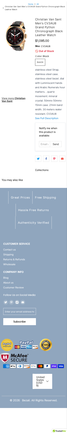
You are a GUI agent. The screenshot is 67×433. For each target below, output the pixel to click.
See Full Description (46, 118)
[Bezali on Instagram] (17, 302)
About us (8, 282)
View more (13, 100)
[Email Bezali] (22, 302)
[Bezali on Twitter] (5, 302)
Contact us (9, 249)
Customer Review (13, 287)
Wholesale (9, 264)
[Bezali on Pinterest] (11, 302)
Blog (5, 277)
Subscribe (19, 321)
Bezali (26, 400)
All (38, 4)
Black (40, 62)
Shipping (8, 254)
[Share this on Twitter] (38, 159)
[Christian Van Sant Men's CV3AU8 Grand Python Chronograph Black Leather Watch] (17, 36)
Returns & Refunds (14, 259)
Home (30, 4)
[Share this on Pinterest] (54, 159)
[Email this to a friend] (62, 159)
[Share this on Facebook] (46, 159)
